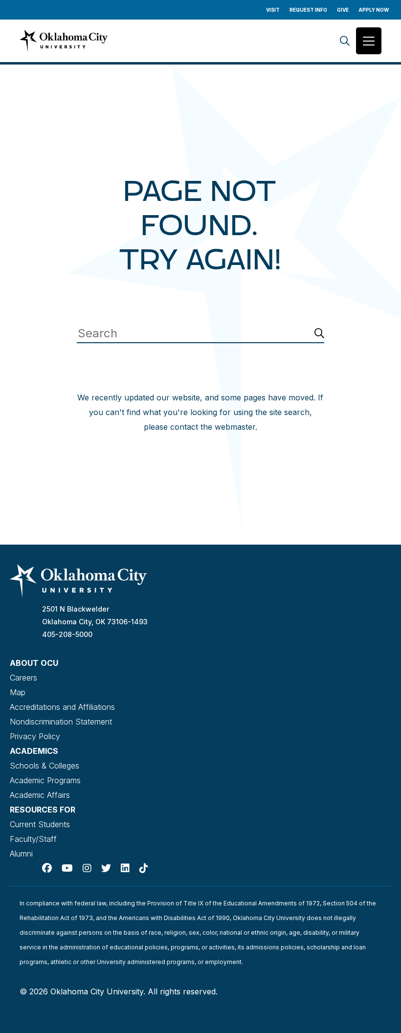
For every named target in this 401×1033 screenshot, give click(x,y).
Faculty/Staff (33, 839)
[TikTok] (143, 868)
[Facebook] (47, 868)
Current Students (40, 824)
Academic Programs (45, 780)
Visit (273, 10)
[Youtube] (67, 868)
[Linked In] (125, 868)
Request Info (308, 10)
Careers (23, 677)
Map (17, 692)
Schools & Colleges (44, 765)
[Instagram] (87, 868)
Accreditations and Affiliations (62, 707)
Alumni (21, 853)
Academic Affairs (40, 795)
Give (343, 10)
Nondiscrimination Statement (61, 721)
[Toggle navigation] (368, 40)
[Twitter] (106, 868)
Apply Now (373, 10)
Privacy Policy (35, 736)
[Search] (345, 40)
